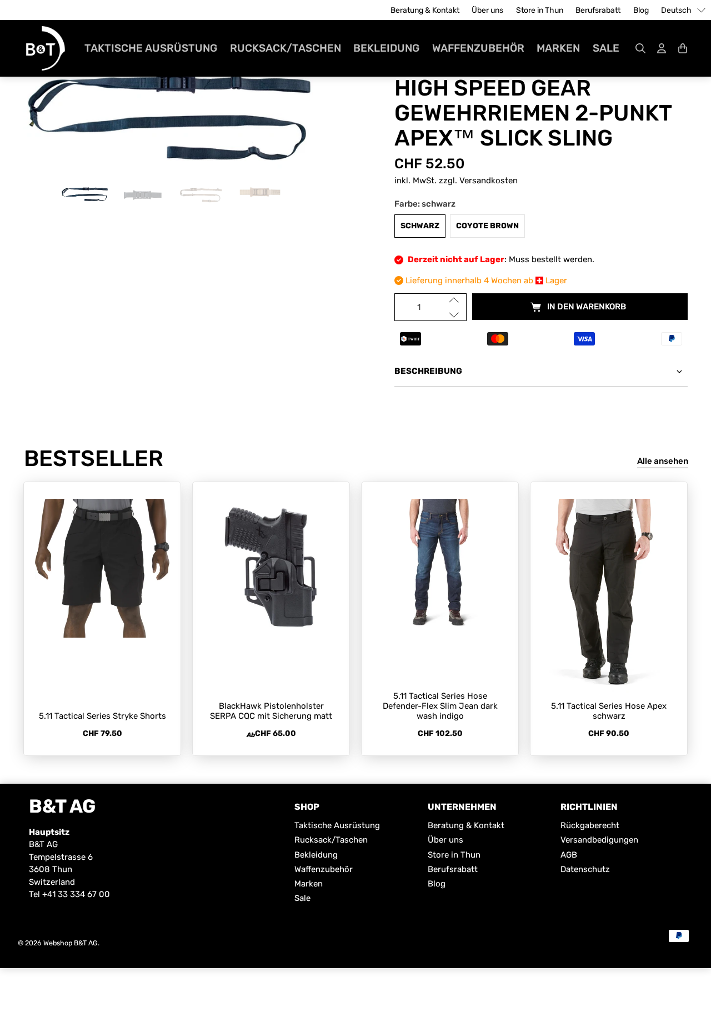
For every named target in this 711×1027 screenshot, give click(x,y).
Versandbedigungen (599, 840)
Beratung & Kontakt (424, 10)
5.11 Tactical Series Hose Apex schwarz (609, 711)
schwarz (419, 226)
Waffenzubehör (478, 48)
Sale (606, 48)
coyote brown (487, 226)
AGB (568, 855)
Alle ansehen (662, 461)
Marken (558, 48)
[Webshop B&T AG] (45, 48)
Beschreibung (428, 371)
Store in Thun (539, 10)
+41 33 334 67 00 (76, 894)
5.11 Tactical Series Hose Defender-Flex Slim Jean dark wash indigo (440, 706)
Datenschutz (585, 869)
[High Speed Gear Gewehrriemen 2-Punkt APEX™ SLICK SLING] (170, 116)
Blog (641, 10)
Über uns (487, 10)
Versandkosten (488, 181)
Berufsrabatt (597, 10)
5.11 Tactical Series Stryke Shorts (102, 716)
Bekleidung (386, 48)
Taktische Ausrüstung (150, 48)
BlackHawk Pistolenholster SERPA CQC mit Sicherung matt (271, 711)
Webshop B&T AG (70, 943)
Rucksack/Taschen (285, 48)
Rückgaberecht (589, 825)
